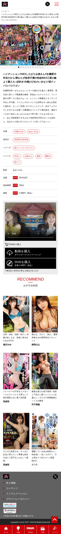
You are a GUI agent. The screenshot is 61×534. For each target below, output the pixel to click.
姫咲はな (36, 344)
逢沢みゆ (7, 344)
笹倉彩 (6, 401)
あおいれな (33, 131)
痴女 (39, 156)
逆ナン (17, 162)
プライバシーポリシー (18, 499)
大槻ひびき (19, 131)
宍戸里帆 (36, 404)
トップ (4, 11)
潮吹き (48, 156)
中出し (17, 156)
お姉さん (28, 156)
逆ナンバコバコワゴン (23, 148)
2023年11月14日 (21, 140)
